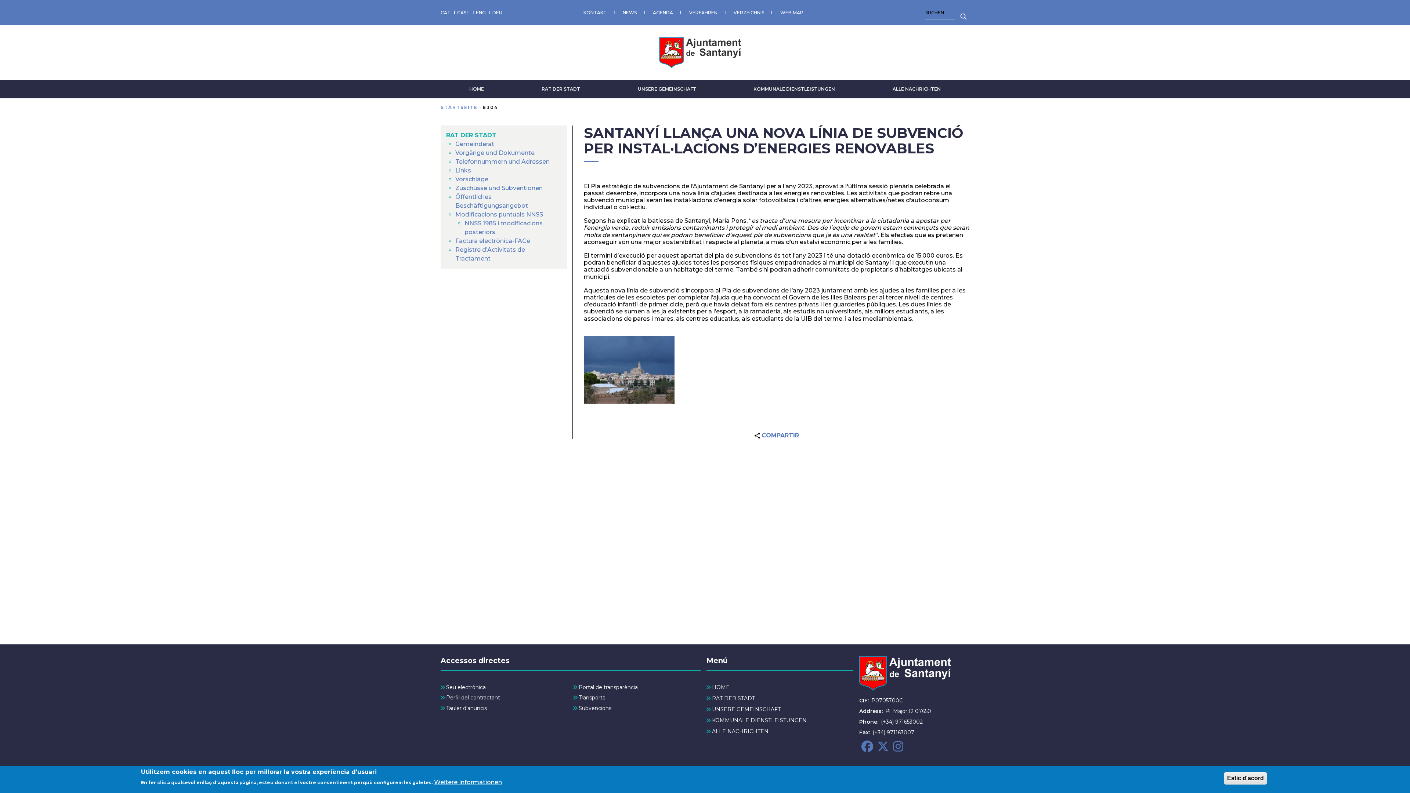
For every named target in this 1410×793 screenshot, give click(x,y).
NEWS (630, 12)
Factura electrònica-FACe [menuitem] (492, 240)
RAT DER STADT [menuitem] (471, 135)
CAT (446, 12)
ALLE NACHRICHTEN (917, 89)
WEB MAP (791, 12)
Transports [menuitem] (592, 697)
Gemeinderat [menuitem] (474, 144)
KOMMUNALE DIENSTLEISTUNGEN (794, 89)
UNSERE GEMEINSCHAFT (667, 89)
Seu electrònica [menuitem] (466, 687)
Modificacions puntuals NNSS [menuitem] (499, 214)
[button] (629, 370)
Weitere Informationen (468, 782)
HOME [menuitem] (721, 687)
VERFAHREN (703, 12)
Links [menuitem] (463, 170)
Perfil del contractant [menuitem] (473, 697)
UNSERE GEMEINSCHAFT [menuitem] (746, 709)
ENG (481, 12)
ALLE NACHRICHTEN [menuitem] (740, 731)
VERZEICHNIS (749, 12)
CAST (463, 12)
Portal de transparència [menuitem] (608, 687)
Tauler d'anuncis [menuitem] (466, 708)
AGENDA (663, 12)
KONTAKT (595, 12)
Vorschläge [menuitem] (471, 179)
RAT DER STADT (561, 89)
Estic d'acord (1245, 778)
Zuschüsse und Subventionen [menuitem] (499, 188)
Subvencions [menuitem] (595, 708)
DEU (497, 12)
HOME (476, 89)
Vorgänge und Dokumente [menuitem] (495, 152)
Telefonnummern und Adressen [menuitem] (502, 161)
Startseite (459, 107)
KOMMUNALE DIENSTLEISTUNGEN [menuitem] (759, 720)
